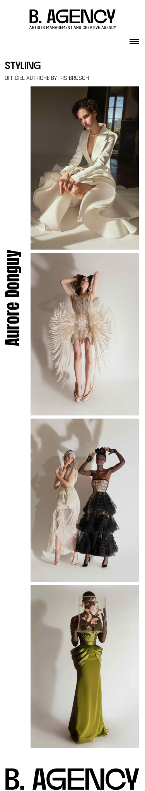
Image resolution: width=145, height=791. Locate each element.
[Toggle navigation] (134, 39)
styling (23, 66)
